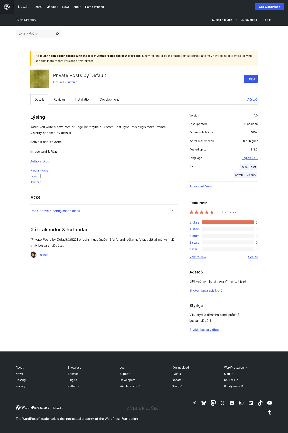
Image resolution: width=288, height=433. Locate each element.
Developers (127, 380)
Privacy (20, 386)
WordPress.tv (130, 386)
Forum (34, 176)
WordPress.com (236, 367)
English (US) (250, 158)
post (253, 166)
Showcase (74, 367)
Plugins (72, 380)
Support (125, 373)
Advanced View (200, 186)
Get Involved (180, 367)
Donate (178, 380)
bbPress (231, 380)
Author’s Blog (39, 161)
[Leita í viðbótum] (57, 34)
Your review (197, 257)
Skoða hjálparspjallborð (205, 290)
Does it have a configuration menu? (56, 211)
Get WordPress (269, 6)
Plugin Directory (26, 19)
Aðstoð (252, 99)
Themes (73, 373)
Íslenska (58, 408)
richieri (72, 82)
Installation (83, 99)
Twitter (35, 182)
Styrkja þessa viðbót (204, 330)
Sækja (251, 79)
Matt (228, 373)
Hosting (21, 380)
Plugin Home (39, 170)
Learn (123, 367)
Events (176, 373)
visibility (251, 174)
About (20, 367)
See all (253, 257)
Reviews (59, 99)
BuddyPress (233, 386)
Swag (177, 386)
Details (39, 99)
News (19, 373)
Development (109, 99)
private (239, 174)
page (245, 166)
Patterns (73, 386)
